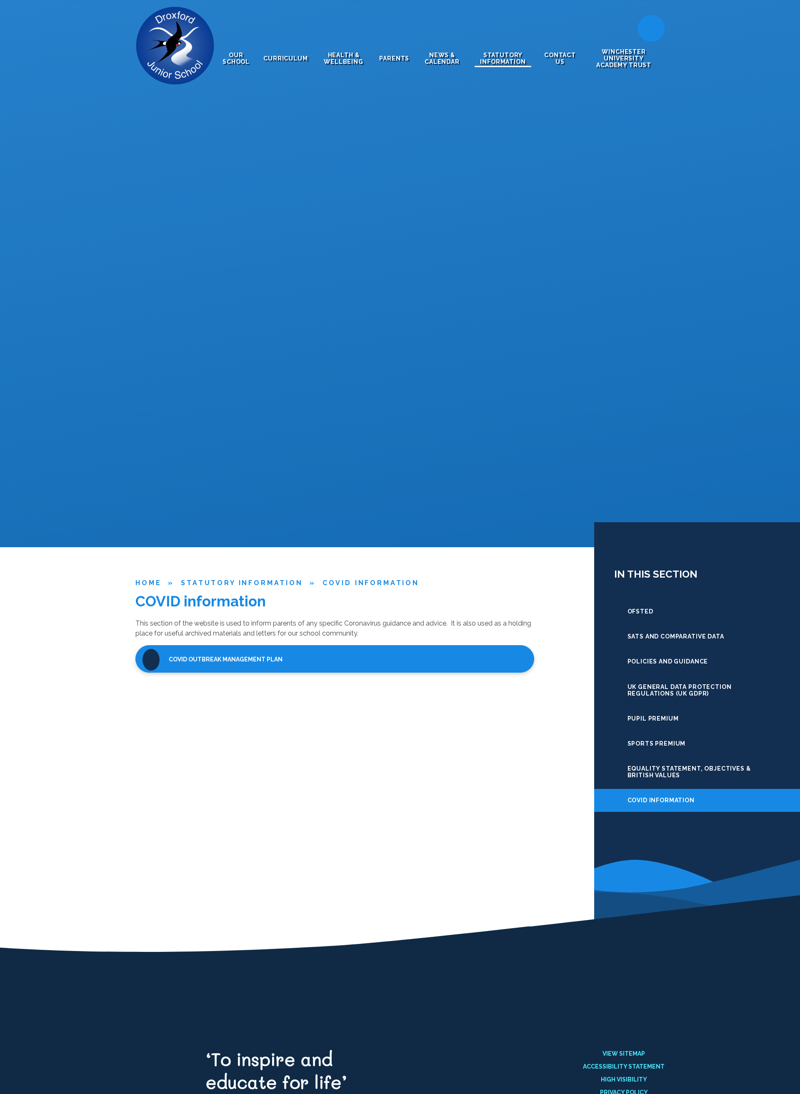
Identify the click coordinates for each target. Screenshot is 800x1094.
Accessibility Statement (624, 1066)
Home (148, 583)
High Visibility (624, 1079)
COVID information (370, 583)
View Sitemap (623, 1053)
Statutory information (242, 583)
